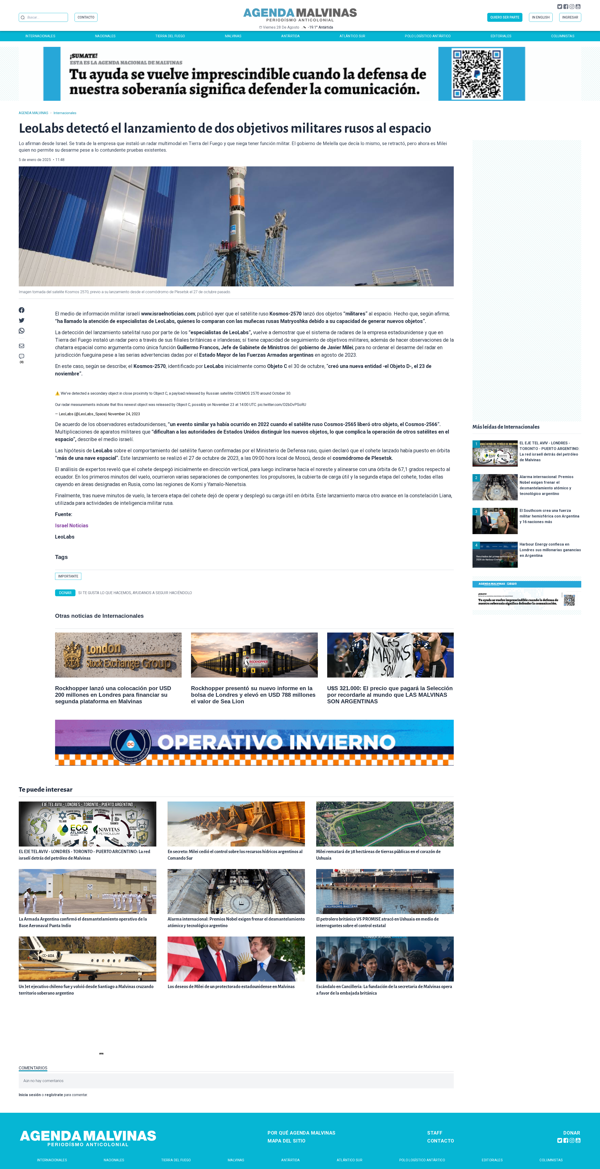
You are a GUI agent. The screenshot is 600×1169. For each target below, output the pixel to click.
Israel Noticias (71, 525)
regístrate (54, 1095)
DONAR (65, 593)
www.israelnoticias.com (168, 314)
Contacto (440, 1141)
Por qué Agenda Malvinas (302, 1133)
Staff (434, 1133)
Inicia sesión (30, 1095)
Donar (571, 1133)
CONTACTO (86, 17)
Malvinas (233, 36)
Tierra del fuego (170, 36)
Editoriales (501, 36)
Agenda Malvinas (33, 113)
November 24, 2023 (124, 414)
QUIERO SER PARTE (504, 17)
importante (68, 576)
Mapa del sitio (287, 1141)
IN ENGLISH (541, 17)
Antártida (290, 36)
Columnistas (562, 36)
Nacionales (105, 36)
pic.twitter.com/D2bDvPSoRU (282, 404)
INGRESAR (570, 17)
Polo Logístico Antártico (428, 36)
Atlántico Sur (352, 36)
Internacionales (40, 36)
